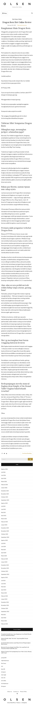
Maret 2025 (4, 518)
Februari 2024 (4, 559)
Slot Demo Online (17, 19)
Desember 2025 (5, 490)
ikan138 (3, 669)
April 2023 (3, 589)
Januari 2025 (4, 524)
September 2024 (5, 537)
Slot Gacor (3, 663)
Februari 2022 (4, 624)
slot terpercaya (4, 683)
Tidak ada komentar (22, 25)
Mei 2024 (3, 549)
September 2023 (5, 574)
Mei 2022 (3, 614)
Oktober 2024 (4, 534)
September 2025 (5, 500)
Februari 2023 (4, 596)
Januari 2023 (4, 599)
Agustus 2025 (4, 503)
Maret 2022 (4, 620)
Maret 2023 (4, 593)
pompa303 (3, 657)
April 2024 (3, 552)
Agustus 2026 (4, 469)
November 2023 (5, 568)
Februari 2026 (4, 484)
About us (9, 691)
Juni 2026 (3, 475)
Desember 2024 (5, 528)
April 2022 (3, 617)
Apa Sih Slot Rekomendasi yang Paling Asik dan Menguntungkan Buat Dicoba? (16, 643)
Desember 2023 (5, 565)
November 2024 (5, 531)
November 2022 (5, 605)
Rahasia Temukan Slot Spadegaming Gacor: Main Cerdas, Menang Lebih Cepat (16, 652)
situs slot (3, 677)
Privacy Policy (23, 691)
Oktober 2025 (4, 497)
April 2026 (3, 478)
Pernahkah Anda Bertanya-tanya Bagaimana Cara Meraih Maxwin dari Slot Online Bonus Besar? (16, 634)
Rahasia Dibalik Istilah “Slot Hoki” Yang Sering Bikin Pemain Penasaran (14, 639)
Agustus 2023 (4, 577)
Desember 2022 (5, 602)
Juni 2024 (3, 546)
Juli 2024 (3, 543)
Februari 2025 (4, 521)
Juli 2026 (3, 472)
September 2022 (5, 611)
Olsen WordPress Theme (13, 702)
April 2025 (3, 515)
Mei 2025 (3, 512)
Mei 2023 (3, 586)
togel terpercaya (5, 660)
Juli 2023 (3, 580)
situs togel (3, 674)
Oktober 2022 (4, 608)
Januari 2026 (4, 487)
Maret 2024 (4, 555)
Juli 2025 (3, 506)
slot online (3, 680)
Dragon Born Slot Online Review (17, 22)
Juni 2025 (3, 509)
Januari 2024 (4, 562)
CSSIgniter (24, 702)
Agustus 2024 (4, 540)
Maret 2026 (4, 481)
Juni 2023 (3, 583)
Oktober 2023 (4, 571)
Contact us (16, 691)
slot (2, 666)
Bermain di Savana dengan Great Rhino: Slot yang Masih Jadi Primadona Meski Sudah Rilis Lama (15, 648)
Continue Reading (26, 453)
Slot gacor (3, 686)
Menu (5, 13)
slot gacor (3, 672)
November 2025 (5, 494)
